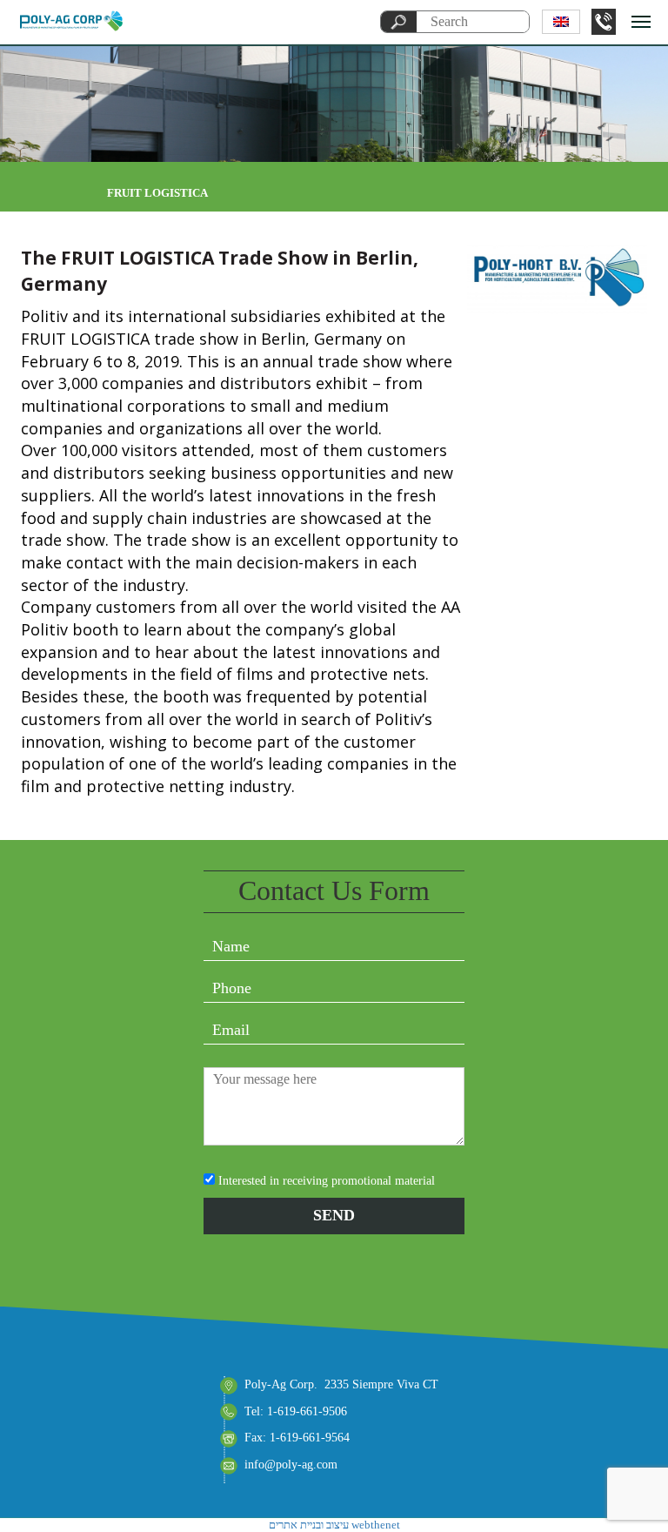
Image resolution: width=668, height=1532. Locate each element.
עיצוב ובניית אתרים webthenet (334, 1524)
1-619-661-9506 (603, 22)
